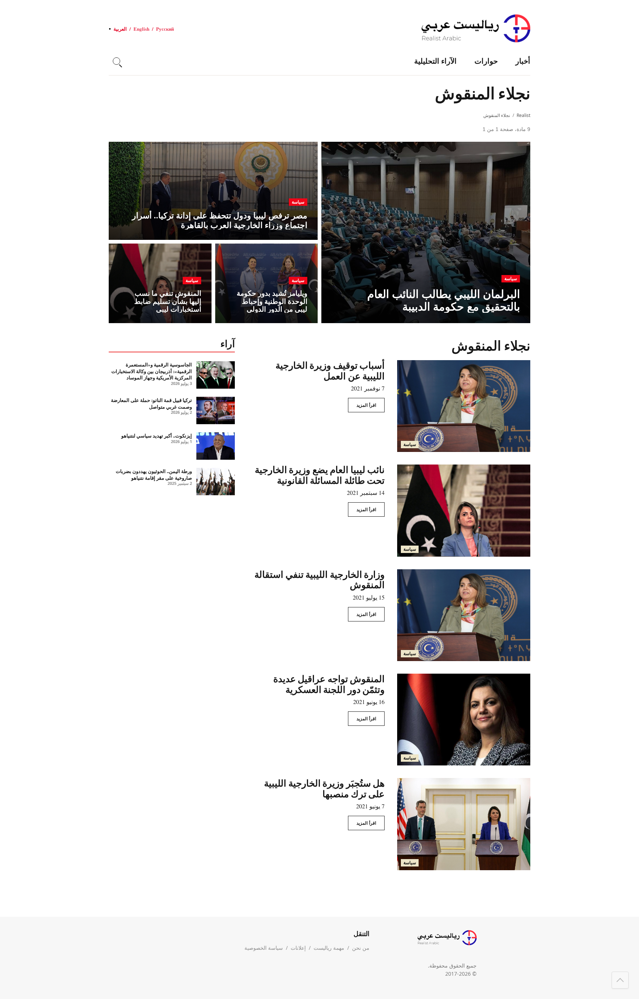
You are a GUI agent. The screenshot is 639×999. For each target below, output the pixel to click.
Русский (165, 28)
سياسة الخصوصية (263, 947)
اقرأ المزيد (366, 405)
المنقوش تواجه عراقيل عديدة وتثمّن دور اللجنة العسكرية (329, 684)
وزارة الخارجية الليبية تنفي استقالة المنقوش (319, 579)
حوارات (486, 61)
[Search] (116, 61)
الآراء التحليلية (435, 61)
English (141, 28)
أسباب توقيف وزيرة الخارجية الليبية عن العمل (330, 370)
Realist (523, 115)
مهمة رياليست (329, 947)
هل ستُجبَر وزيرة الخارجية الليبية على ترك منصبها (324, 788)
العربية (120, 28)
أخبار (522, 61)
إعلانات (298, 947)
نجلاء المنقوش (496, 115)
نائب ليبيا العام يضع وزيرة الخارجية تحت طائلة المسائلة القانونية (320, 475)
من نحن (360, 947)
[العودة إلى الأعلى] (620, 980)
